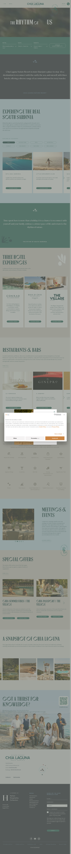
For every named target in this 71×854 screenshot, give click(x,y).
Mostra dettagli (58, 433)
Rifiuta (15, 438)
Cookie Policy (42, 426)
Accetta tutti (55, 438)
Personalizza (34, 438)
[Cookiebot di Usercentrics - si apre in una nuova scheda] (55, 415)
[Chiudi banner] (64, 414)
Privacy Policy (55, 426)
